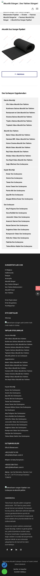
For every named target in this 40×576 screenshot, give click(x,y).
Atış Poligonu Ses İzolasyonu (17, 209)
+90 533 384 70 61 (11, 465)
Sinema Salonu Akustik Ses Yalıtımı (19, 117)
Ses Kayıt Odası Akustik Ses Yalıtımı (19, 160)
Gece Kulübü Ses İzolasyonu (16, 213)
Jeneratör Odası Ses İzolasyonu (18, 217)
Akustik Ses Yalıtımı (11, 131)
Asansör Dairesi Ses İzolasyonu (18, 221)
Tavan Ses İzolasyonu (14, 182)
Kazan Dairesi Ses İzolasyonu (17, 225)
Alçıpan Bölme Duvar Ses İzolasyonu (19, 199)
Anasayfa (8, 278)
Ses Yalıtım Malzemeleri (13, 287)
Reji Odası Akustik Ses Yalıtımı (17, 152)
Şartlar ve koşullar (20, 569)
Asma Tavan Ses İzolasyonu (16, 186)
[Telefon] (4, 565)
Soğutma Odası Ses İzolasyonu (17, 229)
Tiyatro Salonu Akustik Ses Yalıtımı (19, 121)
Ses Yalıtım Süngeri (12, 284)
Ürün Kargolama (11, 303)
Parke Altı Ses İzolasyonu (15, 190)
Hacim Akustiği (9, 100)
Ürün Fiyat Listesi (11, 300)
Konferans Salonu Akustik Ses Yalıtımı (20, 108)
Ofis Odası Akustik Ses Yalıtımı (17, 104)
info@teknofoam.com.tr (14, 455)
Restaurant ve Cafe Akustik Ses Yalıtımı (20, 113)
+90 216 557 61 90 (11, 452)
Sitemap (8, 318)
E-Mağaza (8, 270)
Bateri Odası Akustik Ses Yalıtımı (18, 135)
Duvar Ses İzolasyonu (14, 174)
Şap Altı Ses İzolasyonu (14, 195)
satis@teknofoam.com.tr (14, 467)
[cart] (33, 9)
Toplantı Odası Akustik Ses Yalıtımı (19, 125)
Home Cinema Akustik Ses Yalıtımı (18, 143)
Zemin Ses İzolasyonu (14, 178)
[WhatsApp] (4, 571)
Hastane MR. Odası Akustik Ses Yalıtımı (20, 139)
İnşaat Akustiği (9, 170)
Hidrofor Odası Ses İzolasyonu (17, 238)
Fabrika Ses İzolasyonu (14, 242)
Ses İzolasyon (9, 205)
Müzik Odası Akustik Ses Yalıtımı (18, 147)
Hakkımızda (9, 273)
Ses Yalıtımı (9, 293)
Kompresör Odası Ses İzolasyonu (18, 234)
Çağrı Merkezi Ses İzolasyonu (17, 164)
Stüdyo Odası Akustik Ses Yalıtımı (18, 156)
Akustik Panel (10, 290)
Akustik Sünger (10, 281)
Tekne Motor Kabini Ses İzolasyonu (19, 246)
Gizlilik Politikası (20, 572)
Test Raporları (10, 306)
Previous (20, 74)
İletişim (7, 275)
